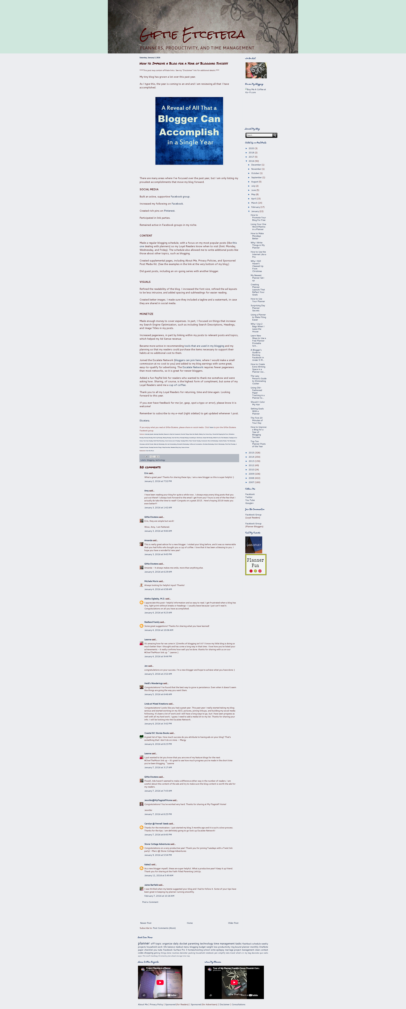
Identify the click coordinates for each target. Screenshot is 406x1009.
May (253, 194)
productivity (224, 946)
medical (179, 946)
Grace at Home (185, 447)
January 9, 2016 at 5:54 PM (158, 854)
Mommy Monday (148, 437)
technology (160, 460)
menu (186, 946)
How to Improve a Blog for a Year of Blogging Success (258, 432)
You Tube (250, 500)
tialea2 (147, 864)
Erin (146, 473)
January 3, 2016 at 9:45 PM (158, 554)
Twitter (248, 497)
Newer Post (145, 922)
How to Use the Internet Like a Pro (258, 254)
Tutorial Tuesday (196, 441)
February (255, 206)
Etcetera (144, 420)
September (256, 177)
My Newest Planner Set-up (258, 278)
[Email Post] (146, 456)
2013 (252, 461)
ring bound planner (240, 946)
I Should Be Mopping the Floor (220, 434)
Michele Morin (151, 581)
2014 (252, 456)
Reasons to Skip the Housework (172, 434)
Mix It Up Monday (157, 437)
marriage (229, 949)
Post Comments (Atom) (164, 927)
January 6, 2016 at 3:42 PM (158, 723)
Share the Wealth (193, 434)
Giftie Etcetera (192, 34)
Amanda (148, 540)
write (213, 949)
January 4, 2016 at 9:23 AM (158, 612)
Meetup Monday (167, 437)
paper (140, 949)
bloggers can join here (188, 360)
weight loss (211, 946)
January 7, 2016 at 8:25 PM (158, 814)
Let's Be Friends (149, 444)
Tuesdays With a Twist (186, 441)
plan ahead (171, 956)
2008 (252, 477)
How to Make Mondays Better (257, 236)
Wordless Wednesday (208, 444)
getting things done (162, 952)
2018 (252, 152)
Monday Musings (184, 437)
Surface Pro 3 (180, 949)
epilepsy (220, 949)
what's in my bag (243, 952)
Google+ (249, 503)
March (254, 202)
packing (191, 952)
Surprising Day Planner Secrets (258, 308)
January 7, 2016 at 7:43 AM (158, 790)
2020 (252, 148)
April (253, 198)
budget (202, 946)
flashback (247, 943)
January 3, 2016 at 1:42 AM (158, 507)
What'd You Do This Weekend (220, 437)
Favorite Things (185, 434)
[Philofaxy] (253, 552)
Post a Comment (150, 901)
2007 (252, 482)
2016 (252, 160)
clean (257, 949)
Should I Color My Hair (258, 403)
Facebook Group (253, 514)
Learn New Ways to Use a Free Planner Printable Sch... (258, 340)
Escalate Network (192, 367)
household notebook (205, 952)
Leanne (147, 639)
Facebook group (180, 196)
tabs (228, 952)
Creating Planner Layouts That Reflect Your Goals (258, 289)
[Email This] (150, 457)
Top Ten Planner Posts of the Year (258, 444)
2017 (252, 156)
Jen (146, 665)
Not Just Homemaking (170, 444)
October (255, 173)
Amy (146, 490)
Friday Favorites (166, 447)
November (256, 168)
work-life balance (166, 946)
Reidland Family (152, 621)
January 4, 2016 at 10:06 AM (158, 630)
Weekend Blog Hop (176, 447)
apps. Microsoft (144, 956)
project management (244, 949)
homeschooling (195, 949)
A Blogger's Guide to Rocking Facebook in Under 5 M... (257, 354)
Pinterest (169, 210)
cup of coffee (177, 385)
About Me (143, 1004)
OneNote (263, 946)
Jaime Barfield (151, 884)
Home (190, 922)
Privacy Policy (156, 1004)
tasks (238, 943)
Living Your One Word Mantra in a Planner (258, 227)
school (206, 949)
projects (142, 946)
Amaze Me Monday (208, 437)
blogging (150, 460)
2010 (252, 469)
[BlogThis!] (152, 457)
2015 (252, 452)
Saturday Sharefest (158, 434)
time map (186, 956)
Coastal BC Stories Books (156, 732)
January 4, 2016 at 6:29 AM (158, 571)
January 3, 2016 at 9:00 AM (158, 530)
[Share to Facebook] (156, 457)
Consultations (238, 1004)
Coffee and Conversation (195, 444)
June (253, 190)
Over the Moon (176, 437)
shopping (148, 952)
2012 (252, 465)
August (255, 181)
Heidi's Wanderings (153, 683)
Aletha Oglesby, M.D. (154, 598)
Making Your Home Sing (205, 434)
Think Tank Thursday (230, 444)
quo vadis (264, 952)
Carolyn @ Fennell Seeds (156, 823)
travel (232, 952)
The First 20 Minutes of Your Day (257, 420)
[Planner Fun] (255, 574)
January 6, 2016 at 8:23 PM (158, 743)
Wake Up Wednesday (159, 444)
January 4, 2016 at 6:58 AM (158, 589)
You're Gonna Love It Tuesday (172, 441)
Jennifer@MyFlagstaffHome (158, 800)
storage (179, 956)
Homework (204, 441)
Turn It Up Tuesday (148, 441)
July (253, 185)
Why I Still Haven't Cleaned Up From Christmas (257, 266)
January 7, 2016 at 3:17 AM (158, 767)
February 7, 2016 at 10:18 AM (159, 895)
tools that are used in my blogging (204, 346)
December (256, 164)
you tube (158, 949)
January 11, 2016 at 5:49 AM (158, 875)
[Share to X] (154, 457)
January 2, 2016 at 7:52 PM (158, 481)
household (152, 946)
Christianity (162, 956)
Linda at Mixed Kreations (156, 703)
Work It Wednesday (219, 444)
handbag (154, 956)
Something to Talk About (195, 437)
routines (175, 952)
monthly (254, 946)
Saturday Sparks (149, 434)
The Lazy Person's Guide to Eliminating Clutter (258, 379)
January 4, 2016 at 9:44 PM (158, 656)
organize (167, 943)
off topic (156, 943)
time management (224, 943)
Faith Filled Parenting (158, 441)
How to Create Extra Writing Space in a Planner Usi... (258, 368)
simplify (221, 952)
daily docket (180, 943)
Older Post (233, 922)
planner (144, 943)
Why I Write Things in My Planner (258, 245)
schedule (256, 943)
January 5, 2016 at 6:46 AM (158, 694)
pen (216, 952)
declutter (184, 952)
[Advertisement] (203, 14)
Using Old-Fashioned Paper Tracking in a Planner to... (258, 392)
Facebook (177, 203)
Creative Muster (223, 441)
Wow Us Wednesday (213, 441)
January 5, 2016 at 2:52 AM (158, 673)
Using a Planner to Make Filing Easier (258, 317)
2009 (252, 473)
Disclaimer (224, 1004)
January (255, 211)
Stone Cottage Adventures (157, 843)
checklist (148, 949)
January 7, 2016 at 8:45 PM (158, 834)
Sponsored (170, 1004)
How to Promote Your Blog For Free (258, 217)
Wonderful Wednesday (183, 444)
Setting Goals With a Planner (257, 411)
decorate (255, 952)
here (211, 427)
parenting (193, 943)
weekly (264, 943)
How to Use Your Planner (258, 300)
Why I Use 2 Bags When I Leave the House (257, 327)
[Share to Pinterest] (158, 457)
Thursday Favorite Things (155, 447)
